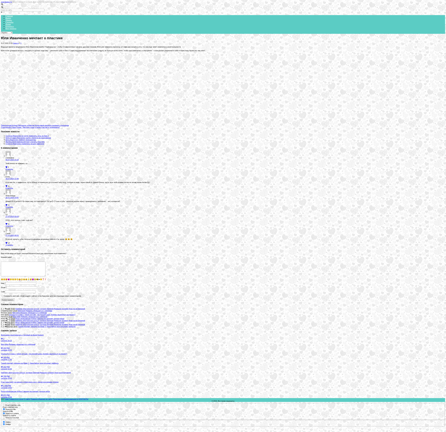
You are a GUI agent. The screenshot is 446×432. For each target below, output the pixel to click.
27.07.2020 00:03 (12, 217)
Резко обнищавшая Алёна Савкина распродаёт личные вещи (39, 319)
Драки (8, 24)
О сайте (27, 399)
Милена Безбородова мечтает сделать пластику (25, 142)
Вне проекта (11, 29)
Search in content (12, 413)
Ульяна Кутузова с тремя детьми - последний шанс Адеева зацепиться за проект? (42, 315)
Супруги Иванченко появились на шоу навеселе (25, 144)
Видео (8, 18)
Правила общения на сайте (41, 399)
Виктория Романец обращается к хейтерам (35, 311)
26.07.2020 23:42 (12, 198)
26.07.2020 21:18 (12, 160)
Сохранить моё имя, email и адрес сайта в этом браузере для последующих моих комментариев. (42, 296)
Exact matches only (13, 405)
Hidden (8, 422)
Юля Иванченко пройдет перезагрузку (21, 140)
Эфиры (9, 20)
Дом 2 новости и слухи (14, 399)
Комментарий (6, 257)
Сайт (3, 292)
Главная (9, 16)
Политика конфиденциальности (65, 399)
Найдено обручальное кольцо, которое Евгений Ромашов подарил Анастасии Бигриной (50, 309)
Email (3, 287)
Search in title (10, 409)
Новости (16, 43)
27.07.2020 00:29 (12, 235)
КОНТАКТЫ (83, 399)
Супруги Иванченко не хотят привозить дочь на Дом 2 (27, 136)
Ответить (9, 169)
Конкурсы (10, 27)
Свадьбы (9, 22)
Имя (2, 283)
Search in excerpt (12, 418)
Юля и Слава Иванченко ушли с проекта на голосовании (28, 138)
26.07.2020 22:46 (12, 179)
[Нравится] (6, 167)
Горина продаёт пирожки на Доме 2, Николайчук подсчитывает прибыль (47, 326)
